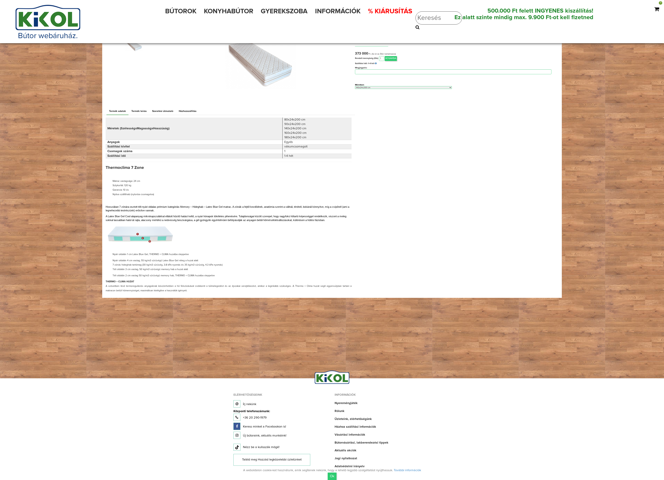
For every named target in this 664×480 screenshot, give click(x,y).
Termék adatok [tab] (117, 111)
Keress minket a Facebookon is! (264, 426)
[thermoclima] (134, 46)
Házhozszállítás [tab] (187, 111)
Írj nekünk (249, 404)
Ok (332, 476)
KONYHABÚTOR (228, 11)
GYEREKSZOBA (284, 11)
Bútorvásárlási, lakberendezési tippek (361, 442)
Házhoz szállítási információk (355, 426)
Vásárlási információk (350, 434)
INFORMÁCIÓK (338, 11)
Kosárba (390, 58)
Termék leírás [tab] (139, 111)
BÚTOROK (180, 11)
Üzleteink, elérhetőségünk (353, 419)
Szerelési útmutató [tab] (162, 111)
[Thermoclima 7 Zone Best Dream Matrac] (260, 63)
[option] (137, 46)
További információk (407, 470)
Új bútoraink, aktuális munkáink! (264, 435)
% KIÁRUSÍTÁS (390, 11)
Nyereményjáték (346, 403)
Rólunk (339, 411)
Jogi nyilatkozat (346, 458)
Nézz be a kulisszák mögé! (261, 447)
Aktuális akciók (345, 450)
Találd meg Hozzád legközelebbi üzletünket (272, 459)
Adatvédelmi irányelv (350, 466)
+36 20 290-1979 (251, 414)
